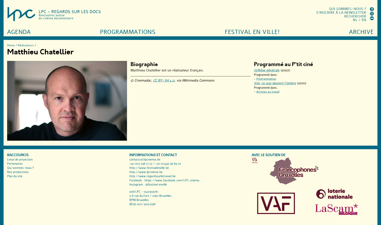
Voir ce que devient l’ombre (275, 83)
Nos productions (18, 172)
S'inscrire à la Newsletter (341, 12)
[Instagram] (372, 14)
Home (11, 45)
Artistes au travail (267, 92)
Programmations (127, 32)
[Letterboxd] (372, 19)
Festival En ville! (252, 32)
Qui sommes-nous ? (347, 9)
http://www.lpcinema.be (146, 172)
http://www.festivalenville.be (149, 168)
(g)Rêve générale (267, 70)
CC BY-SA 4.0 (163, 80)
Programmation (266, 79)
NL (355, 20)
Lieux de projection (20, 160)
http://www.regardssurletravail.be (152, 176)
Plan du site (14, 176)
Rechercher (355, 16)
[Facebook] (372, 10)
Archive (361, 32)
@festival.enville (156, 185)
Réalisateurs (26, 45)
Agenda (19, 32)
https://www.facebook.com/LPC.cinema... (173, 180)
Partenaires (15, 164)
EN (364, 20)
